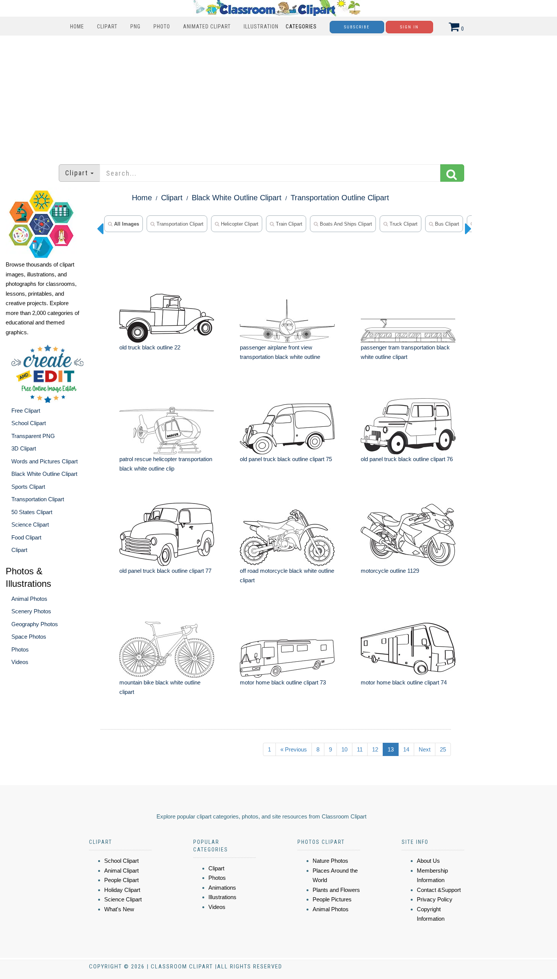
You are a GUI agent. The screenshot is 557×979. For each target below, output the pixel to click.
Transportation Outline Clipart (340, 197)
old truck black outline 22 (149, 347)
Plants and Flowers (336, 890)
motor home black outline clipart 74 (404, 682)
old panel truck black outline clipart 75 (286, 459)
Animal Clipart (121, 870)
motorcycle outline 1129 (390, 570)
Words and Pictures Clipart (44, 461)
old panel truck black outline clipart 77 (165, 570)
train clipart (288, 224)
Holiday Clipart (122, 890)
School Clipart (28, 423)
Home (77, 26)
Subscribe (357, 27)
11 (360, 749)
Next (424, 749)
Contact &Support (439, 890)
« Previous (293, 749)
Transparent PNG (33, 436)
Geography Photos (34, 624)
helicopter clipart (238, 224)
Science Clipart (30, 524)
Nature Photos (330, 860)
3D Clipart (23, 448)
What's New (119, 909)
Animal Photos (29, 599)
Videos (19, 662)
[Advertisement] (278, 96)
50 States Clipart (31, 512)
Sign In (409, 27)
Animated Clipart (207, 26)
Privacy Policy (434, 899)
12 (375, 749)
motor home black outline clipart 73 (283, 682)
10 (344, 749)
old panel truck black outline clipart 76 (407, 459)
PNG (135, 26)
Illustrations (222, 897)
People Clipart (121, 880)
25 (443, 749)
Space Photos (28, 636)
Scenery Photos (31, 611)
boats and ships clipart (345, 224)
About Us (428, 860)
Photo (161, 26)
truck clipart (403, 224)
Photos (20, 649)
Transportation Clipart (37, 499)
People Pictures (332, 899)
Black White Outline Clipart (44, 474)
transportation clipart (179, 224)
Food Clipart (26, 537)
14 (406, 749)
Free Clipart (25, 410)
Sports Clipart (28, 486)
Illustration (261, 26)
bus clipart (446, 224)
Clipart (107, 26)
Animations (222, 887)
